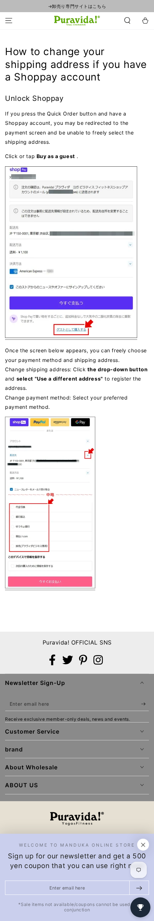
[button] (127, 20)
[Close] (143, 844)
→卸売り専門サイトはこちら (77, 6)
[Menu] (9, 20)
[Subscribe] (145, 704)
